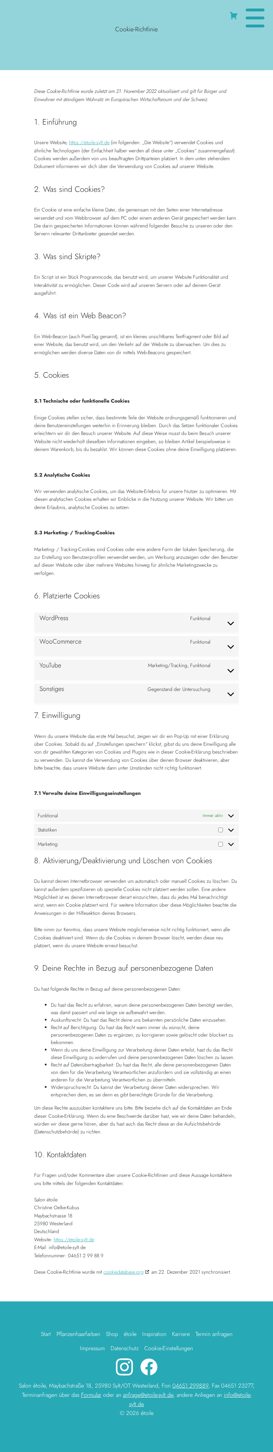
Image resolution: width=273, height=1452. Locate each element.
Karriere (181, 1334)
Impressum (92, 1348)
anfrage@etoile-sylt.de (148, 1395)
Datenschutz (125, 1348)
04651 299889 (190, 1386)
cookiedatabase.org (123, 1271)
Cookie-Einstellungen (168, 1348)
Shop (112, 1334)
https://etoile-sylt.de (89, 142)
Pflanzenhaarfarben (78, 1334)
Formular (91, 1395)
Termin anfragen (214, 1334)
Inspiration (154, 1334)
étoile (130, 1334)
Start (46, 1334)
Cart (235, 14)
